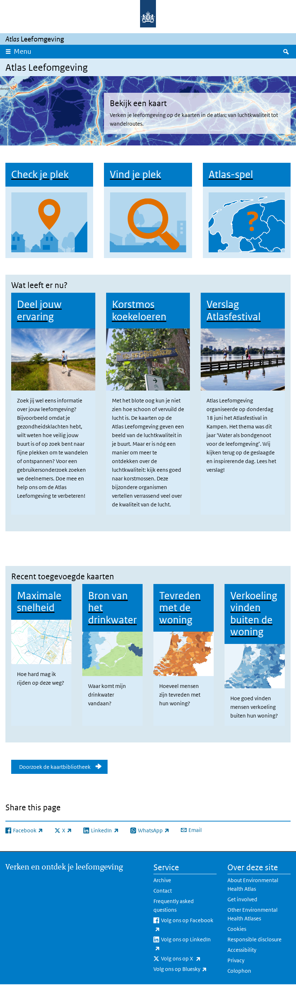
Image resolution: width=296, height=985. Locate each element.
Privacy (235, 960)
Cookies (236, 928)
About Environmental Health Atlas (252, 884)
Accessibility (241, 949)
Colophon (239, 970)
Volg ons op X (189, 958)
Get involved (242, 899)
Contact (162, 890)
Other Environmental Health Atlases (252, 914)
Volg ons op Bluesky (185, 968)
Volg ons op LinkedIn (185, 943)
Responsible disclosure (254, 939)
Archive (162, 880)
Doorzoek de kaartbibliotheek (53, 766)
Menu (22, 51)
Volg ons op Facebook (186, 924)
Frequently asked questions (173, 905)
